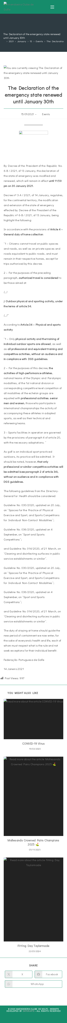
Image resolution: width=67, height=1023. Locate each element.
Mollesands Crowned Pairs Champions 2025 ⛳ (33, 842)
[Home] (4, 41)
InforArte (29, 1010)
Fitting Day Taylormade (34, 946)
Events (46, 114)
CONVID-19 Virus (33, 743)
